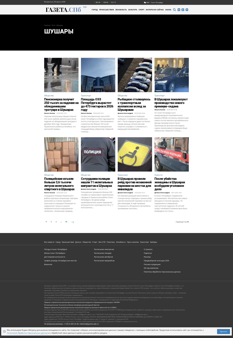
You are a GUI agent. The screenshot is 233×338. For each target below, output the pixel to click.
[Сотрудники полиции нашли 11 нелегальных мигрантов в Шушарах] (98, 154)
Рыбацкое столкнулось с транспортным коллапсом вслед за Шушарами (134, 104)
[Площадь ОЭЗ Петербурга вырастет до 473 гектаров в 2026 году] (98, 75)
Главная (47, 25)
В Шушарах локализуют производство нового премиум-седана (171, 102)
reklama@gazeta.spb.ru (89, 324)
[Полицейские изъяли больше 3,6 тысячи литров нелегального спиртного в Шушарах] (61, 154)
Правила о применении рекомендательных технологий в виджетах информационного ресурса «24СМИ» (82, 302)
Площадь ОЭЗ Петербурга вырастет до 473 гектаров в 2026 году (97, 104)
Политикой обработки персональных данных (27, 333)
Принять (223, 331)
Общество (49, 95)
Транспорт (86, 95)
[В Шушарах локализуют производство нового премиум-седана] (171, 75)
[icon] (174, 10)
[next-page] (72, 222)
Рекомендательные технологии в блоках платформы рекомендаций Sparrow (71, 305)
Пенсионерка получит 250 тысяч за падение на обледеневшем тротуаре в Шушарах (61, 104)
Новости (158, 175)
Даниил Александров (125, 113)
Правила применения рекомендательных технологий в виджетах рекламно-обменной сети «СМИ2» (80, 307)
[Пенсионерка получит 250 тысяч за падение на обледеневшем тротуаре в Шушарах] (61, 75)
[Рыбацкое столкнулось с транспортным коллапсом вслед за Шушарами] (135, 75)
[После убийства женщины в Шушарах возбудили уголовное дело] (171, 154)
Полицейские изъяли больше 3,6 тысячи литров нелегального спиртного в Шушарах (59, 184)
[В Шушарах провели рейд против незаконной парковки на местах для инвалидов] (135, 154)
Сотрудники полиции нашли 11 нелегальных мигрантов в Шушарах (97, 182)
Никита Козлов (49, 113)
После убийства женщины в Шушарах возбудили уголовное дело (169, 184)
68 (66, 222)
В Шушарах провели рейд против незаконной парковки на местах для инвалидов (134, 184)
